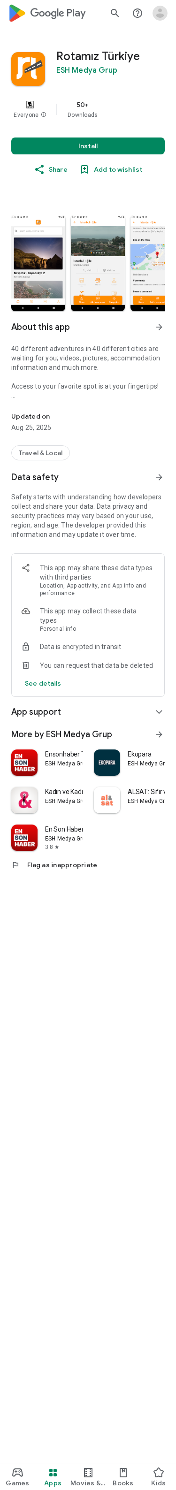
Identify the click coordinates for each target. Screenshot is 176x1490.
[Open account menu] (160, 13)
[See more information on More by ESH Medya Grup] (159, 734)
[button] (43, 115)
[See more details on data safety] (43, 683)
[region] (88, 109)
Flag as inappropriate (54, 865)
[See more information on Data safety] (159, 477)
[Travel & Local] (40, 453)
